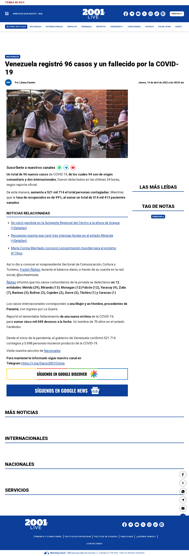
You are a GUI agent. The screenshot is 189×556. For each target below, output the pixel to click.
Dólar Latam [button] (164, 27)
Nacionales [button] (35, 27)
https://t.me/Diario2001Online (43, 363)
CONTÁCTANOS (94, 544)
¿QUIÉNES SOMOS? (146, 537)
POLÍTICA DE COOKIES (105, 537)
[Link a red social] (124, 524)
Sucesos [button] (149, 27)
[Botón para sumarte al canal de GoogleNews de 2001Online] (67, 390)
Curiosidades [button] (134, 27)
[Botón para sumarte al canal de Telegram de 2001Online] (66, 167)
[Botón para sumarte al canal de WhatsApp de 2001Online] (59, 167)
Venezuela (158, 216)
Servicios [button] (72, 27)
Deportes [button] (101, 27)
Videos (178, 27)
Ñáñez (11, 282)
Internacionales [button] (54, 27)
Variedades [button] (115, 27)
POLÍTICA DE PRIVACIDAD (78, 537)
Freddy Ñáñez (30, 270)
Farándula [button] (86, 27)
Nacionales (12, 57)
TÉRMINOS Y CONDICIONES (47, 537)
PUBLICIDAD (127, 537)
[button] (183, 474)
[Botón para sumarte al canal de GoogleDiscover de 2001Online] (67, 374)
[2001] (94, 14)
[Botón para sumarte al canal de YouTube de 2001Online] (73, 167)
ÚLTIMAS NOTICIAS (16, 27)
